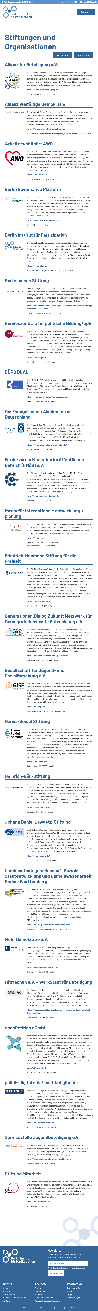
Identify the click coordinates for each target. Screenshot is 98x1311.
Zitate (69, 1291)
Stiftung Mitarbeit (23, 1173)
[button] (48, 12)
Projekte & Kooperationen (14, 1297)
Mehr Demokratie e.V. (26, 939)
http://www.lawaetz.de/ (38, 856)
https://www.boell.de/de (39, 807)
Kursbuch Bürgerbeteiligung (47, 1301)
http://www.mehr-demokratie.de (42, 967)
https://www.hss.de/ (37, 761)
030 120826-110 (70, 2)
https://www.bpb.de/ (37, 357)
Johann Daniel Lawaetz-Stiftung (38, 821)
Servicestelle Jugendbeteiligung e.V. (42, 1137)
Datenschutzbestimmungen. (74, 1268)
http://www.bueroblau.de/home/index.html (47, 397)
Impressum (59, 1308)
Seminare (39, 1294)
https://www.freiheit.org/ (39, 601)
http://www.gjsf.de (36, 706)
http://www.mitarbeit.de (38, 1201)
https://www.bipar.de (37, 266)
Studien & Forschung (44, 1297)
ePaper (70, 1294)
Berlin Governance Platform (33, 189)
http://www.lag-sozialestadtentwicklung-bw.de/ (49, 924)
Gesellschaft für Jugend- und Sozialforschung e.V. (34, 672)
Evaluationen (41, 1291)
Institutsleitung (10, 1294)
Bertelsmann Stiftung (27, 280)
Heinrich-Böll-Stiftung (27, 776)
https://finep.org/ (35, 538)
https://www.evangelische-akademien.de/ (47, 445)
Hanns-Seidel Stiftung (27, 721)
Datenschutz (70, 1308)
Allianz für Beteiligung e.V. (31, 64)
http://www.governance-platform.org (44, 220)
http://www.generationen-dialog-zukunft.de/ (48, 655)
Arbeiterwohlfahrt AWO (29, 143)
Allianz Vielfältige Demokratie (35, 104)
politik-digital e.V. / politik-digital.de (41, 1082)
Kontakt (6, 1301)
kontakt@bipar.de (90, 2)
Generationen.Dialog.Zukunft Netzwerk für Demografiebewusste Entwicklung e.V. (48, 618)
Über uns (7, 1288)
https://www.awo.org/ (37, 174)
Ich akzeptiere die (67, 1268)
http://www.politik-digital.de (40, 1122)
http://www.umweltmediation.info (43, 496)
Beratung (39, 1288)
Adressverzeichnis (75, 1288)
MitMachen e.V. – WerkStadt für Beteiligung (48, 982)
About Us (7, 1291)
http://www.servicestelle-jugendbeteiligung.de (49, 1159)
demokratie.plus (74, 1297)
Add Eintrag (84, 55)
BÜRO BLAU (17, 372)
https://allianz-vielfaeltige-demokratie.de (46, 129)
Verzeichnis (63, 55)
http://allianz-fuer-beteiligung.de (42, 89)
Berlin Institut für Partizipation (36, 234)
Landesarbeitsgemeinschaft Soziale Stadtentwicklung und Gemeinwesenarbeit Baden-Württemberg (48, 876)
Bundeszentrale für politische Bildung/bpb (48, 323)
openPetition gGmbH (26, 1027)
